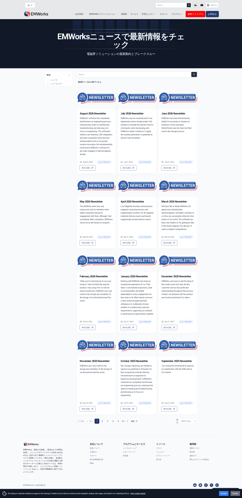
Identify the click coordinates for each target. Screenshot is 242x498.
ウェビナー (160, 452)
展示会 (158, 459)
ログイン (214, 5)
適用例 (124, 14)
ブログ (158, 448)
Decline (235, 493)
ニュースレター (57, 84)
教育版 (125, 456)
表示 (177, 421)
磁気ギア (193, 456)
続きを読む (86, 168)
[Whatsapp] (217, 485)
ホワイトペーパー (163, 456)
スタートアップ (129, 452)
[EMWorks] (36, 14)
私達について (95, 448)
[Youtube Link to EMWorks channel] (201, 5)
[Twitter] (211, 485)
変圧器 (192, 452)
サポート (164, 14)
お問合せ (212, 14)
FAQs (92, 463)
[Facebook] (206, 485)
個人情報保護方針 (96, 459)
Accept (223, 493)
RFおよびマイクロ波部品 (199, 459)
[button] (48, 80)
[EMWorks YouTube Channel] (200, 485)
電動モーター (195, 448)
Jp (28, 5)
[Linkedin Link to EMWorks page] (195, 5)
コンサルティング (130, 448)
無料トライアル (195, 14)
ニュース (54, 80)
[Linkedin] (195, 485)
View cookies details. (138, 493)
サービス (134, 14)
